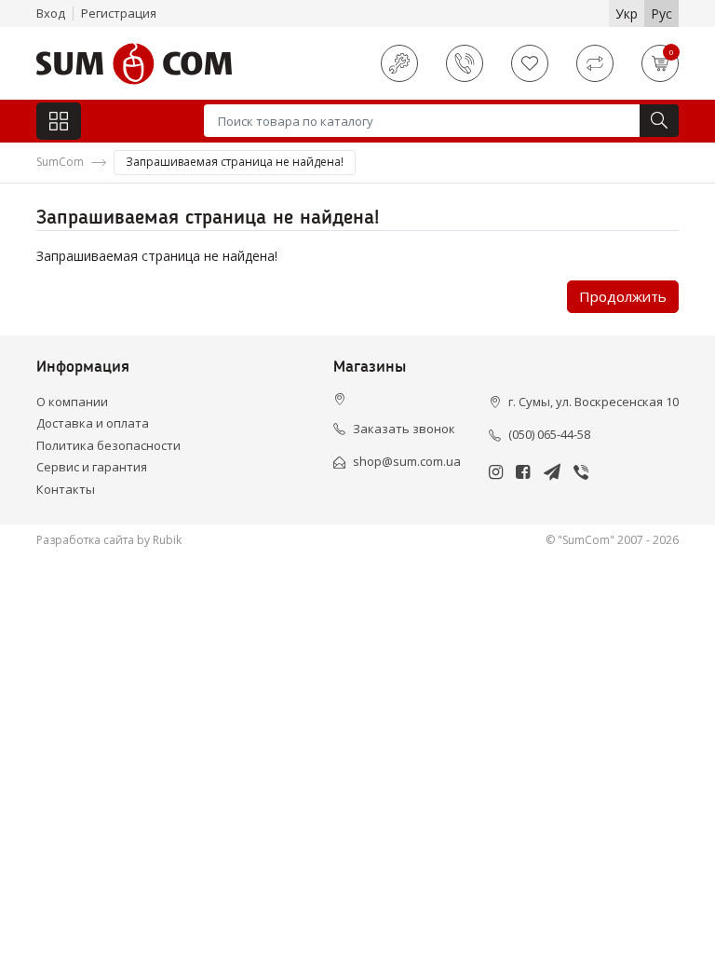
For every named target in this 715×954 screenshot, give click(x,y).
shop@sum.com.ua (407, 461)
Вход (50, 13)
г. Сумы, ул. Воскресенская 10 (593, 401)
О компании (72, 401)
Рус (661, 13)
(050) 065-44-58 (549, 434)
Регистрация (118, 13)
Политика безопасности (108, 445)
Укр (626, 13)
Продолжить (623, 296)
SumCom (60, 162)
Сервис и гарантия (91, 466)
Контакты (65, 489)
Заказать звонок (404, 428)
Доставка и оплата (92, 423)
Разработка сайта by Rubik (109, 540)
